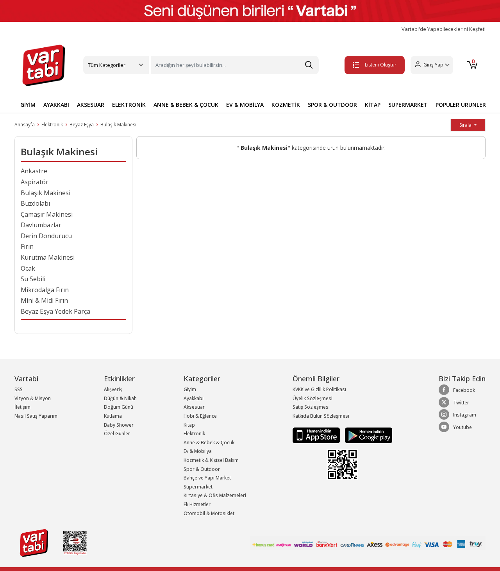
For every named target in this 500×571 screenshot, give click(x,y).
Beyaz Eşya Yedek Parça (55, 311)
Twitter (461, 402)
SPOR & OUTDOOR (332, 104)
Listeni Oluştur (380, 64)
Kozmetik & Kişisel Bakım (211, 460)
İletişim (22, 407)
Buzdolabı (35, 203)
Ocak (28, 268)
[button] (432, 65)
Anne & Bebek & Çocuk (209, 442)
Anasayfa (24, 124)
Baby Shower (119, 425)
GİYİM (28, 104)
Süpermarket (198, 486)
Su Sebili (33, 279)
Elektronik (52, 124)
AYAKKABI (56, 104)
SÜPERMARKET (408, 104)
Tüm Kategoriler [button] (106, 64)
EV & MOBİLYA (245, 104)
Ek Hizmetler (197, 504)
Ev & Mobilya (198, 451)
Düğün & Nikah (120, 398)
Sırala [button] (466, 125)
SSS (18, 389)
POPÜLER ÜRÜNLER (461, 104)
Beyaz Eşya (82, 124)
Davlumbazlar (41, 225)
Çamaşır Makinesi (47, 214)
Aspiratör (34, 182)
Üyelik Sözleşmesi (312, 398)
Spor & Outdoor (202, 469)
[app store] (317, 434)
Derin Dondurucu (46, 236)
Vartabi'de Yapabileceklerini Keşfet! (444, 29)
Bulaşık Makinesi (118, 124)
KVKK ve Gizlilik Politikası (319, 389)
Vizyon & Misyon (32, 398)
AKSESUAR (90, 104)
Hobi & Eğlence (200, 416)
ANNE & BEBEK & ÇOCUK (186, 104)
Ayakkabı (194, 398)
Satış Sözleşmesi (311, 407)
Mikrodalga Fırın (45, 290)
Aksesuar (194, 407)
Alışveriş (113, 389)
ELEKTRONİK (129, 104)
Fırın (27, 246)
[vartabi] (43, 65)
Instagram (464, 414)
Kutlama (113, 416)
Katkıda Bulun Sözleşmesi (321, 416)
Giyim (190, 389)
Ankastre (34, 171)
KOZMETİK (285, 104)
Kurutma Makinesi (48, 257)
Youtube (462, 427)
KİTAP (372, 104)
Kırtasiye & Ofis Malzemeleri (215, 495)
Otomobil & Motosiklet (209, 513)
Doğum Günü (118, 407)
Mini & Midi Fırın (44, 300)
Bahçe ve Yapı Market (207, 477)
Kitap (189, 425)
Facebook (464, 390)
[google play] (366, 434)
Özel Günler (117, 433)
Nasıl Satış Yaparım (35, 416)
